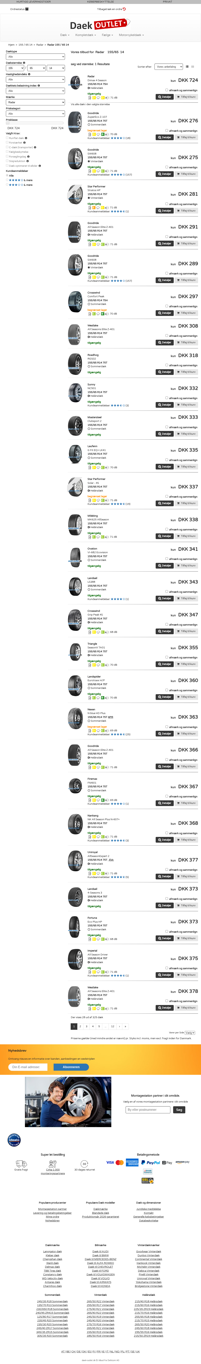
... (105, 1026)
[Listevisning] (187, 66)
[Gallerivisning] (192, 66)
